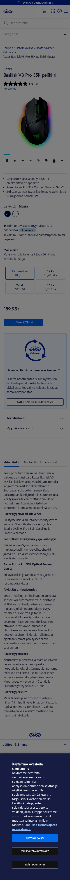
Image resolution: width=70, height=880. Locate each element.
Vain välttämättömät (35, 851)
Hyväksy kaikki (35, 838)
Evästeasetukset (35, 864)
